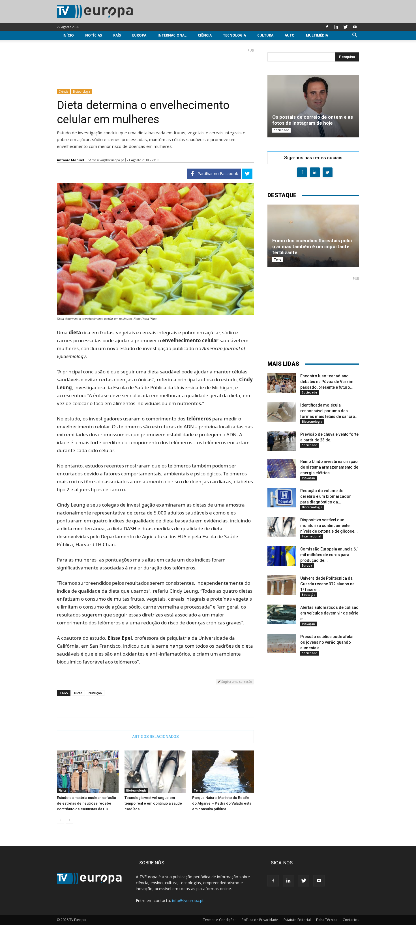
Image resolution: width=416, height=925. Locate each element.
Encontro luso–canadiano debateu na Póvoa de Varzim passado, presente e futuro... (326, 382)
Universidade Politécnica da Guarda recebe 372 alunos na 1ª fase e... (327, 584)
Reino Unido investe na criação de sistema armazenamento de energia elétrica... (329, 467)
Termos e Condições (219, 919)
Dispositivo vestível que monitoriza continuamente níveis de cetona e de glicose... (329, 525)
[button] (354, 36)
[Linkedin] (336, 27)
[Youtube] (355, 27)
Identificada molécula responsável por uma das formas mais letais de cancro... (329, 411)
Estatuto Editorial (297, 919)
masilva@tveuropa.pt (108, 160)
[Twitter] (345, 27)
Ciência (205, 35)
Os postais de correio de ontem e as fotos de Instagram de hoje (312, 120)
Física (63, 790)
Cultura (265, 35)
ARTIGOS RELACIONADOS (155, 737)
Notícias (93, 35)
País (117, 35)
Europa (139, 35)
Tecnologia (234, 35)
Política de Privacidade (260, 919)
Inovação (308, 478)
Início (68, 35)
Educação (309, 595)
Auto (290, 35)
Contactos (351, 919)
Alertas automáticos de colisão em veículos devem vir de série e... (329, 613)
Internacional (172, 35)
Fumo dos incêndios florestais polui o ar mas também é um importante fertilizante (312, 246)
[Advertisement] (155, 66)
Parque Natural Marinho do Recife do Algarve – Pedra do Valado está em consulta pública (221, 803)
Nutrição (95, 693)
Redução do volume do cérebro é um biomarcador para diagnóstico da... (325, 496)
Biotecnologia (81, 91)
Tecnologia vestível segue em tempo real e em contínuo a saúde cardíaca (153, 803)
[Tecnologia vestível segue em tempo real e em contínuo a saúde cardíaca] (155, 771)
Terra (197, 790)
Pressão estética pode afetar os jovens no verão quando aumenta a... (327, 642)
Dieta (78, 693)
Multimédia (317, 35)
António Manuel (70, 160)
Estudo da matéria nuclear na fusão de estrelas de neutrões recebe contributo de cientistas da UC (86, 803)
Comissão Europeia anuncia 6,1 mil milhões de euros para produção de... (329, 555)
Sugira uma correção (236, 681)
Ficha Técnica (326, 919)
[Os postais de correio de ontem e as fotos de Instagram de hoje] (313, 106)
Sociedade (281, 130)
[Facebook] (327, 27)
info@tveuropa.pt (188, 900)
